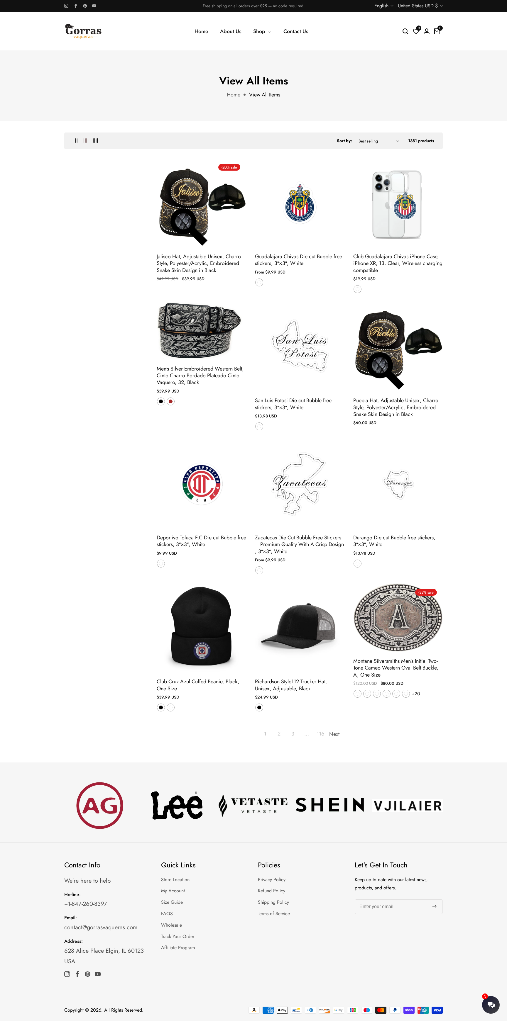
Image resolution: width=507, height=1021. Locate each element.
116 (320, 734)
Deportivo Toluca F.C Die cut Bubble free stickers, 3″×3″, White (201, 541)
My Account (173, 890)
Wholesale (171, 925)
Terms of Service (274, 913)
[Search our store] (405, 31)
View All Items (264, 94)
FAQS (167, 913)
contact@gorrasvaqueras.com (101, 927)
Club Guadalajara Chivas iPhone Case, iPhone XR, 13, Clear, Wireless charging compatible (397, 263)
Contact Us (295, 31)
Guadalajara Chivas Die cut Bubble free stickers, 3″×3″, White (298, 260)
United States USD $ (418, 5)
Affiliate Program (178, 947)
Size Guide (172, 902)
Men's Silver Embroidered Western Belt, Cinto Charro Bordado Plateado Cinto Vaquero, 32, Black (200, 376)
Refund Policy (271, 890)
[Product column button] (76, 141)
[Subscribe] (434, 907)
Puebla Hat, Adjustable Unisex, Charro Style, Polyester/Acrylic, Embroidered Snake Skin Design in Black (395, 407)
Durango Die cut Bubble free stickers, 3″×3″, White (394, 541)
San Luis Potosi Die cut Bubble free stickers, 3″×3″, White (293, 404)
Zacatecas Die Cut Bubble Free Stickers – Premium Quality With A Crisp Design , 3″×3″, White (299, 544)
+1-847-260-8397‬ (85, 904)
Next (334, 734)
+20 (416, 693)
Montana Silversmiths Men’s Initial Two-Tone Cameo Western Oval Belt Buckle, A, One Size (395, 668)
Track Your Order (177, 936)
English (382, 5)
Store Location (175, 879)
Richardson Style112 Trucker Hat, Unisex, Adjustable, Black (291, 685)
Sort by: (344, 141)
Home (201, 31)
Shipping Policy (273, 902)
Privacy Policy (271, 879)
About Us (230, 31)
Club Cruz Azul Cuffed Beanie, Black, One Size (198, 685)
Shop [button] (260, 31)
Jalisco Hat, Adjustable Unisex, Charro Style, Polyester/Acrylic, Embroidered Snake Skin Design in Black (199, 263)
